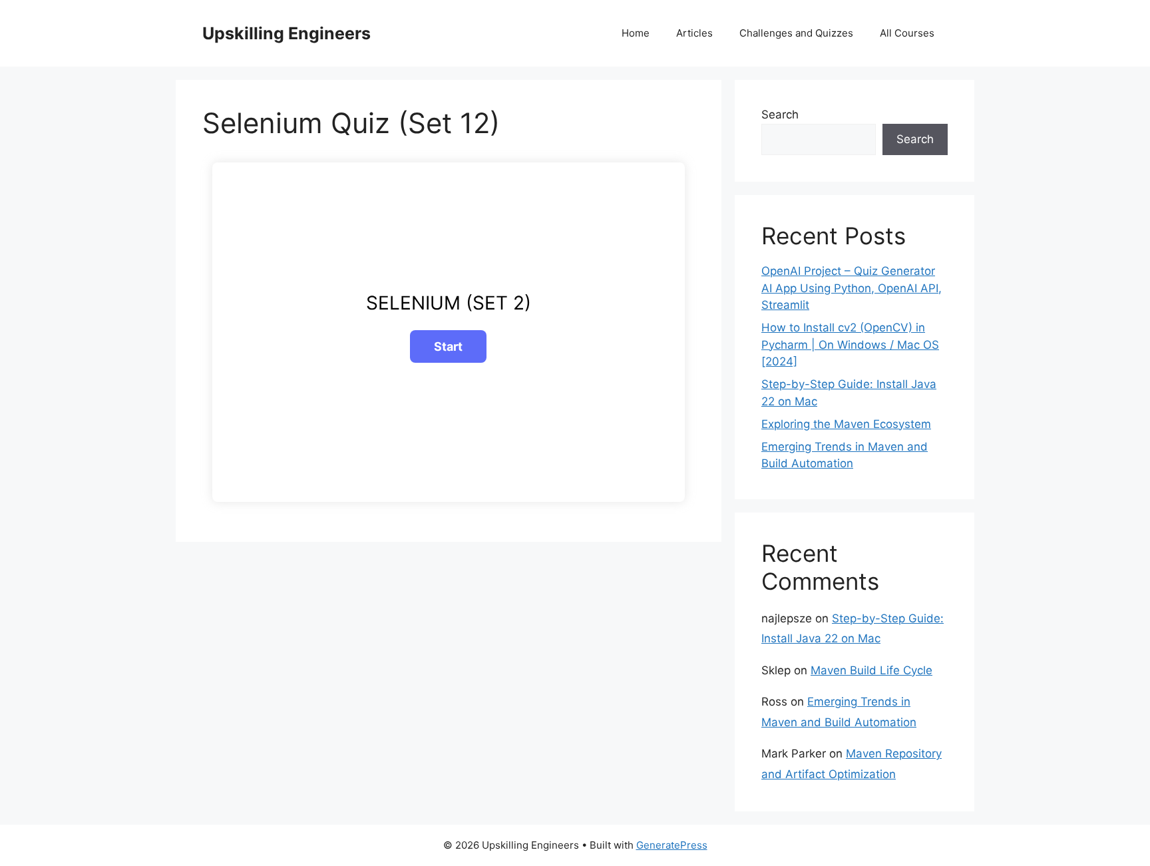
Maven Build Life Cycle (871, 670)
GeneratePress (671, 845)
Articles (694, 33)
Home (636, 33)
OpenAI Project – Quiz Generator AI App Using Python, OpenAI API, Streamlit (851, 288)
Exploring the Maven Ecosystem (846, 424)
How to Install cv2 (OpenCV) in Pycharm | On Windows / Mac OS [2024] (850, 344)
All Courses (907, 33)
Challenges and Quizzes (796, 33)
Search (780, 114)
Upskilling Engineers (286, 33)
